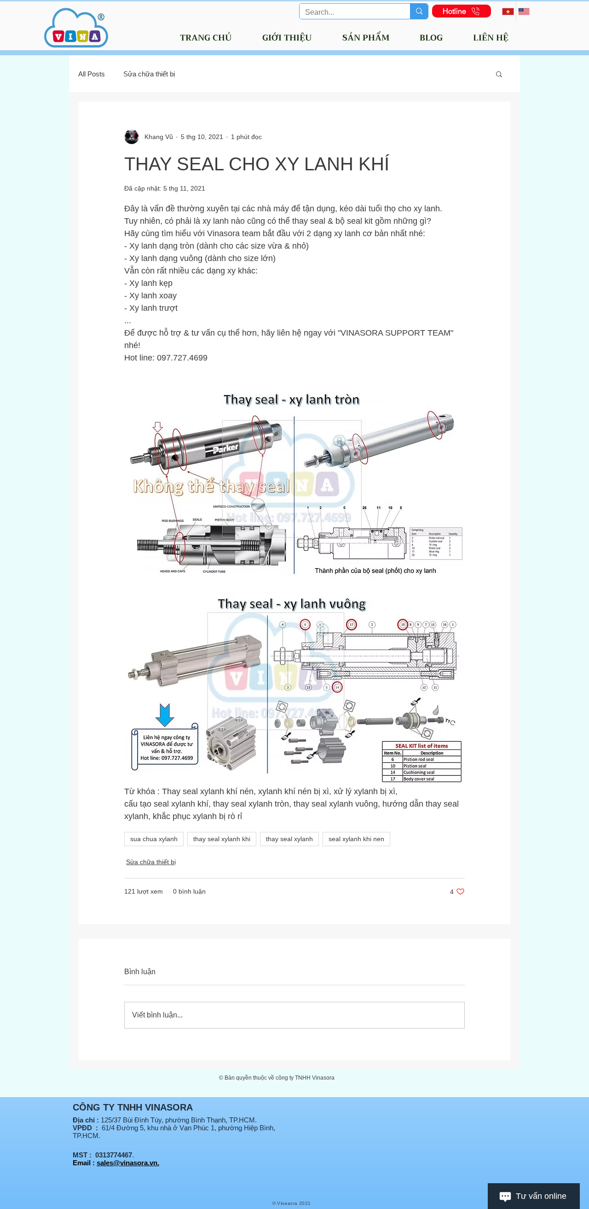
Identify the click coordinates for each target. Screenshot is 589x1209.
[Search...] (419, 11)
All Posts (91, 74)
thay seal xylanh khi (221, 839)
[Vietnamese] (508, 11)
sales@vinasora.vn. (128, 1163)
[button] (499, 73)
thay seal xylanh (289, 839)
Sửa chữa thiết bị (149, 74)
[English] (524, 11)
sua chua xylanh (154, 839)
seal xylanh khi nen (356, 839)
